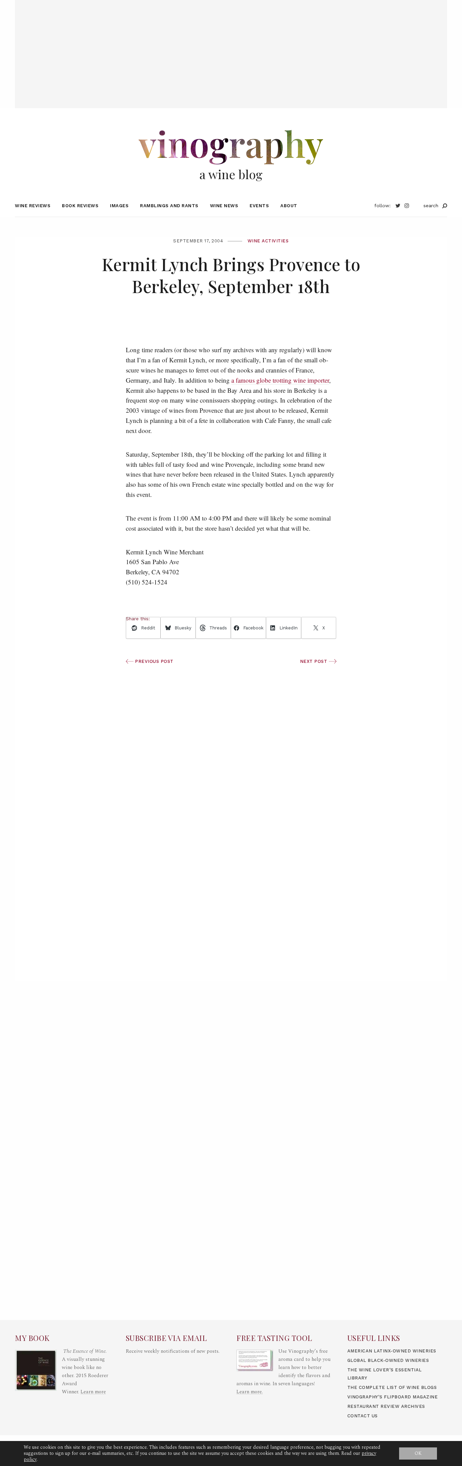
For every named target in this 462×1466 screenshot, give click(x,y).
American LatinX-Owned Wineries (391, 1350)
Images (119, 205)
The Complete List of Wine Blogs (392, 1387)
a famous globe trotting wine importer (280, 380)
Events (259, 205)
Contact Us (362, 1415)
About (288, 205)
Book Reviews (80, 205)
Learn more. (249, 1392)
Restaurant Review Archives (386, 1406)
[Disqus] (231, 882)
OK (418, 1453)
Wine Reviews (32, 205)
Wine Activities (268, 240)
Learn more (93, 1392)
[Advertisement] (231, 47)
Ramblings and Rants (169, 205)
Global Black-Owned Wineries (388, 1360)
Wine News (224, 205)
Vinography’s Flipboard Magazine (392, 1396)
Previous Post (154, 661)
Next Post (314, 661)
